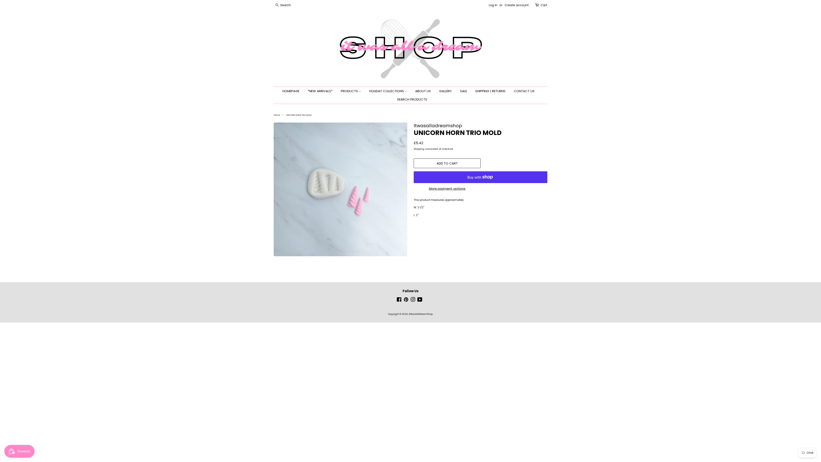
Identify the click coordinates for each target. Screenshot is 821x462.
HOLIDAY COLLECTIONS (387, 91)
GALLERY (445, 91)
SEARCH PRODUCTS (412, 99)
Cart (544, 5)
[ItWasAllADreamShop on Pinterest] (406, 300)
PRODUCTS (350, 91)
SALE (463, 91)
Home (277, 115)
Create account (517, 5)
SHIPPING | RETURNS (490, 91)
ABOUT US (423, 91)
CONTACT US (524, 91)
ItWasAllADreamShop (421, 314)
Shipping (419, 149)
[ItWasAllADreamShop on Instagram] (412, 300)
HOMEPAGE (290, 91)
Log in (493, 5)
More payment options (447, 188)
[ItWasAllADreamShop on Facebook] (399, 300)
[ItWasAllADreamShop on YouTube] (419, 300)
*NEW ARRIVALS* (320, 91)
